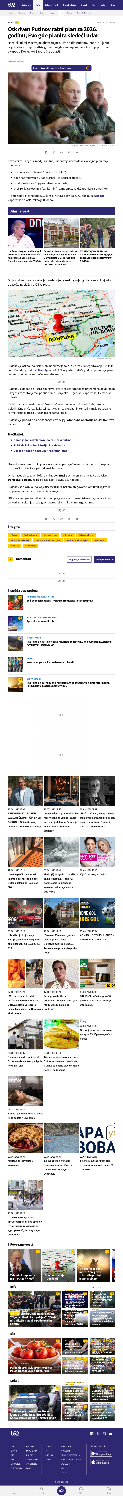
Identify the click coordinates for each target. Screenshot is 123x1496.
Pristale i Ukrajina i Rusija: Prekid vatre (40, 445)
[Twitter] (98, 1433)
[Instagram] (104, 1433)
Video (48, 1446)
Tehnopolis (32, 1459)
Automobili (31, 1464)
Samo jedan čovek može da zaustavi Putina (42, 440)
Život (13, 1459)
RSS (62, 1468)
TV (46, 1451)
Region (95, 1309)
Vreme (48, 1459)
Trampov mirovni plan (78, 540)
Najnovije (26, 5)
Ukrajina (68, 535)
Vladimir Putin (86, 535)
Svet (11, 22)
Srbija (30, 658)
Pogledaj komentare (79, 559)
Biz (12, 1455)
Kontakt (65, 1472)
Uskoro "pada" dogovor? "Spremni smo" (41, 451)
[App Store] (101, 1462)
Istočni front (51, 535)
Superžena (31, 1451)
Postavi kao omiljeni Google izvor (52, 68)
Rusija (14, 535)
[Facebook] (91, 1433)
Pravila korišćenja (70, 1455)
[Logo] (11, 5)
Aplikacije (66, 1464)
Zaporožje (31, 545)
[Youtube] (110, 1433)
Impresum (65, 1451)
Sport (14, 1451)
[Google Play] (101, 1453)
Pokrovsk (100, 540)
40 (20, 659)
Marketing (66, 1446)
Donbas (15, 545)
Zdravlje (15, 1464)
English (49, 1455)
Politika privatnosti (71, 1459)
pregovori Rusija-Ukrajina (48, 540)
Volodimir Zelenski (20, 540)
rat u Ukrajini (31, 535)
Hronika (14, 1407)
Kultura (30, 1446)
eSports (30, 1455)
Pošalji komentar (105, 559)
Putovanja (16, 1468)
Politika (69, 1290)
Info (13, 1446)
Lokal (29, 1468)
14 (20, 638)
